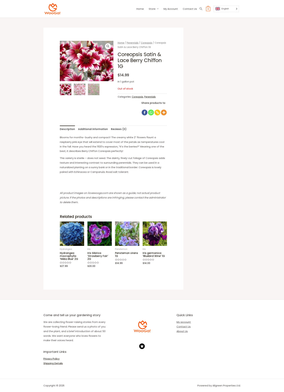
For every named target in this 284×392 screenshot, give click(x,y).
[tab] (67, 129)
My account (184, 322)
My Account (171, 9)
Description (67, 129)
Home (140, 9)
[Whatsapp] (151, 111)
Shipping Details (53, 363)
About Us (182, 331)
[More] (164, 111)
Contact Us (190, 9)
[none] (226, 9)
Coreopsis (146, 42)
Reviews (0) (119, 129)
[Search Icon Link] (201, 9)
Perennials (132, 42)
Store (152, 9)
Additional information (93, 129)
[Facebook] (144, 111)
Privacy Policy (51, 358)
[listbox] (226, 9)
